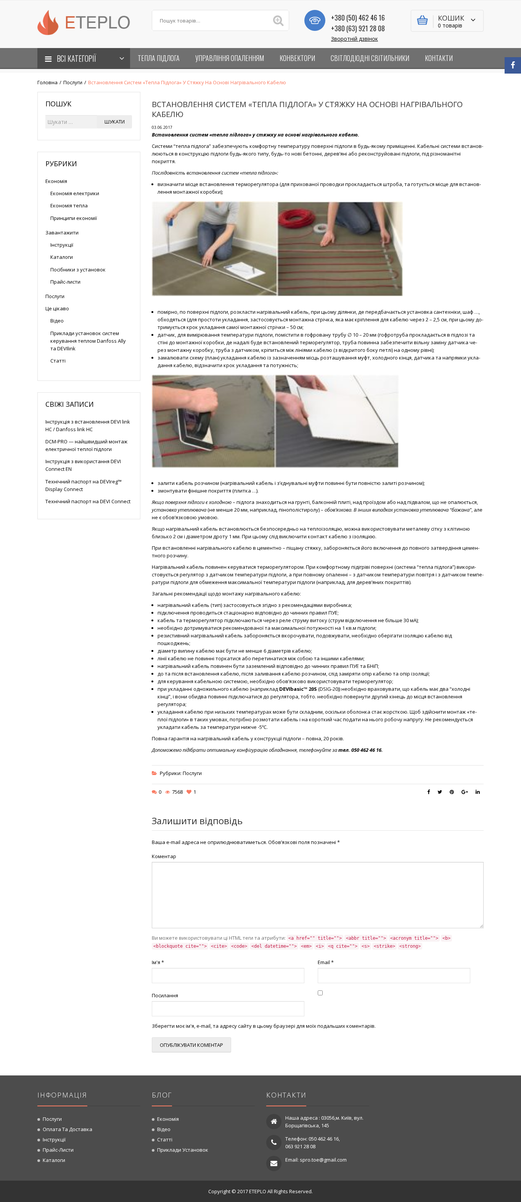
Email (326, 962)
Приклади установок (182, 1149)
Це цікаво (57, 308)
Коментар (164, 856)
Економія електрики (74, 193)
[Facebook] (513, 65)
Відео (57, 320)
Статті (58, 360)
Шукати (115, 121)
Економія (56, 181)
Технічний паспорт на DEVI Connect (87, 501)
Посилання (165, 995)
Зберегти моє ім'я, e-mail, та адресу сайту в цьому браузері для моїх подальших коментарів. (264, 1025)
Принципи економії (73, 218)
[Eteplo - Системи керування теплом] (88, 21)
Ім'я (158, 962)
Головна (47, 82)
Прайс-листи (65, 281)
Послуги (72, 82)
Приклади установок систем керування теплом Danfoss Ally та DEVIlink (88, 341)
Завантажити (62, 232)
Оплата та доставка (67, 1129)
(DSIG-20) (309, 688)
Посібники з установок (78, 269)
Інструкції (61, 244)
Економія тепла (69, 205)
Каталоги (61, 257)
